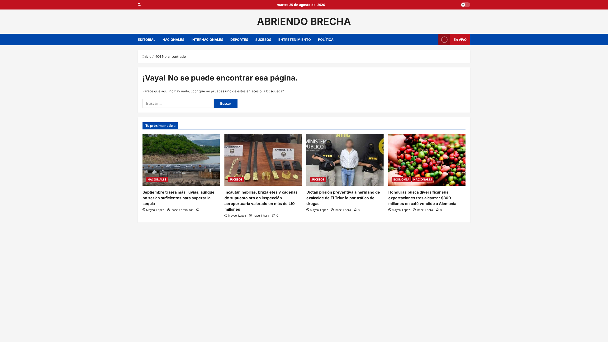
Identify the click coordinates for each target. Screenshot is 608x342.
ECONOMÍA (401, 179)
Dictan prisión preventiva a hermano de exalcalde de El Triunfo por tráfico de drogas (343, 198)
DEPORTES (239, 40)
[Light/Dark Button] (465, 4)
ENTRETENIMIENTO (294, 40)
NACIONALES (173, 40)
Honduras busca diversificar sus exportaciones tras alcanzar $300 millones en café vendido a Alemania (422, 198)
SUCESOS (263, 40)
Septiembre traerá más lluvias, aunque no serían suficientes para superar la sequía (178, 198)
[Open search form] (139, 5)
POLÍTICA (325, 40)
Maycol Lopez (155, 210)
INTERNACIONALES (207, 40)
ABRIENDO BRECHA (304, 21)
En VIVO (460, 39)
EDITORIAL (146, 40)
